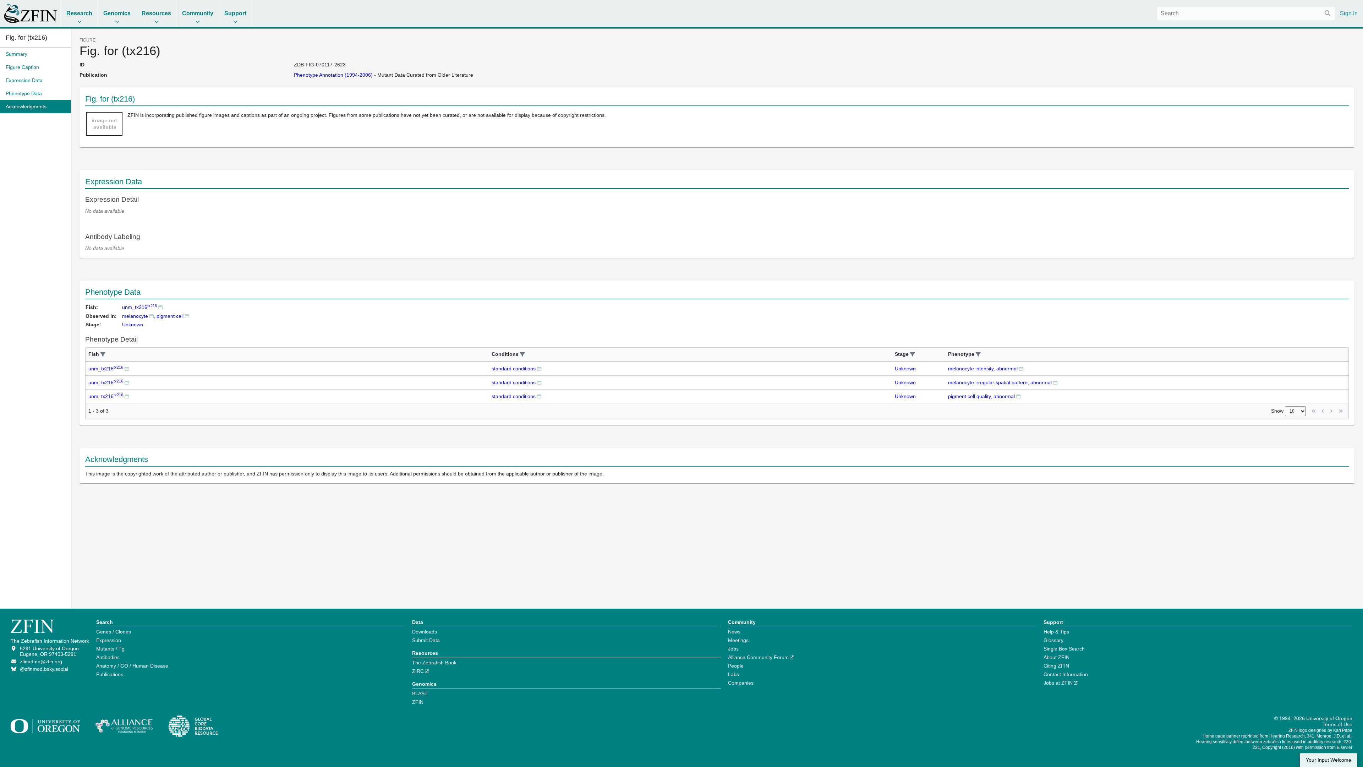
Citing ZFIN (1056, 666)
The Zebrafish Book (434, 662)
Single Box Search (1064, 649)
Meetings (738, 640)
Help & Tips (1056, 632)
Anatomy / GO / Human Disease (132, 666)
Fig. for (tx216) (26, 37)
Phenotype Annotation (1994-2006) (333, 75)
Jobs (733, 649)
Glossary (1053, 640)
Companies (741, 683)
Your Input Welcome (1328, 760)
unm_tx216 (139, 307)
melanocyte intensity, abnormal (983, 368)
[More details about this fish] (160, 307)
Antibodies (108, 657)
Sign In (1349, 13)
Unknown (905, 368)
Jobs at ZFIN (1058, 683)
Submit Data (426, 640)
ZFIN (417, 702)
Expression (108, 640)
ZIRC (418, 671)
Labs (733, 674)
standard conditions (514, 368)
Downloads (424, 632)
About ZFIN (1056, 657)
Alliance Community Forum (758, 657)
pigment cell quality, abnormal (981, 396)
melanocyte (135, 316)
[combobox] (1246, 13)
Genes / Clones (113, 632)
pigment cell (170, 316)
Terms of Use (1337, 724)
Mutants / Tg (110, 649)
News (734, 632)
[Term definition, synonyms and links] (151, 316)
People (736, 666)
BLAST (420, 693)
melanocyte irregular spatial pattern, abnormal (1000, 382)
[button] (102, 354)
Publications (109, 674)
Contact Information (1066, 674)
